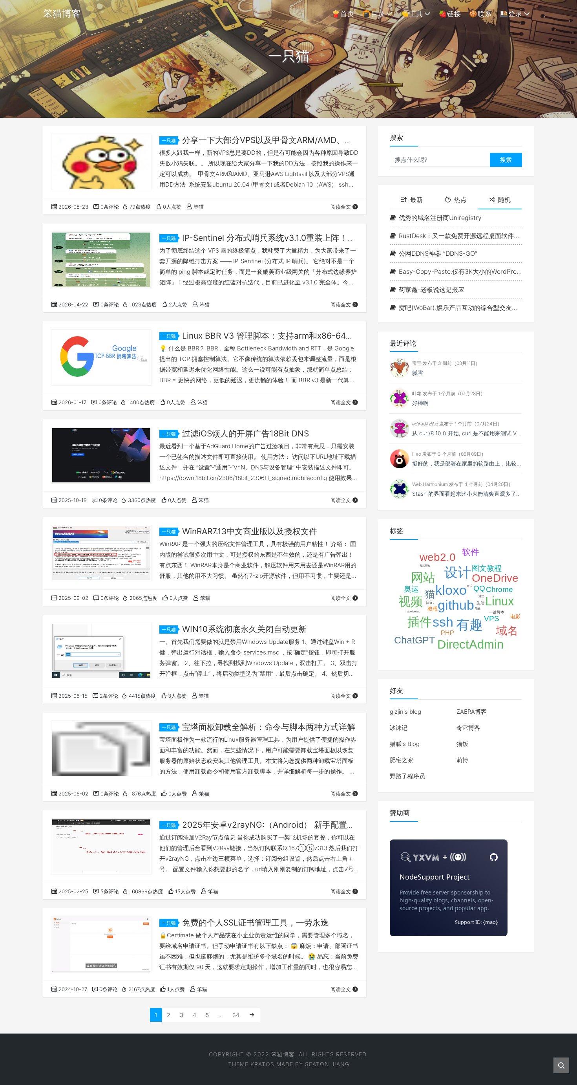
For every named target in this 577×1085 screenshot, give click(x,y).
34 (235, 1015)
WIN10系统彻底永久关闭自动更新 (244, 629)
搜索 (506, 159)
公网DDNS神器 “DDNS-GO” (438, 253)
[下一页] (252, 1015)
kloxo (451, 590)
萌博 (462, 760)
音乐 (469, 586)
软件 (470, 552)
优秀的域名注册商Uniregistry (440, 218)
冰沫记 (398, 727)
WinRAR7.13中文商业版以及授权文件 (249, 531)
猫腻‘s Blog (405, 744)
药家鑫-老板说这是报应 (431, 289)
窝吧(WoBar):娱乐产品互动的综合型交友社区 (460, 308)
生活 (480, 603)
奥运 (411, 589)
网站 (423, 578)
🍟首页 (343, 14)
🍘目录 (373, 14)
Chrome (499, 589)
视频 (410, 601)
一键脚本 (496, 612)
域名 (507, 631)
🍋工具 (411, 14)
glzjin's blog (405, 711)
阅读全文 (340, 206)
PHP (447, 633)
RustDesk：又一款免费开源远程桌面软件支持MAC (460, 236)
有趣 (469, 624)
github (456, 604)
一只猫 (169, 140)
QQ (479, 588)
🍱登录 (511, 14)
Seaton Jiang (327, 1064)
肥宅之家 (401, 760)
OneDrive (495, 578)
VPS (491, 618)
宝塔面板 (425, 565)
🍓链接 (449, 14)
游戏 (481, 596)
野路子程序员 (407, 776)
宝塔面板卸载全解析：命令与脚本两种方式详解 (268, 727)
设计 (457, 572)
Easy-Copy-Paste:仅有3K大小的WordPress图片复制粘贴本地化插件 (460, 271)
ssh (443, 621)
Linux (499, 601)
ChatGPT (414, 639)
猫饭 (462, 744)
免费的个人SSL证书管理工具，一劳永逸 (255, 922)
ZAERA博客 (471, 711)
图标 (477, 608)
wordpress (413, 611)
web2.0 (438, 557)
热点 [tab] (460, 199)
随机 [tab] (504, 199)
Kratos (262, 1064)
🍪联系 (480, 14)
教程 (432, 609)
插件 (419, 622)
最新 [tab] (416, 199)
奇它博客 (468, 727)
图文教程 (487, 568)
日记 (430, 602)
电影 (515, 616)
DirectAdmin (470, 644)
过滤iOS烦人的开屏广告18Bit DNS (245, 433)
